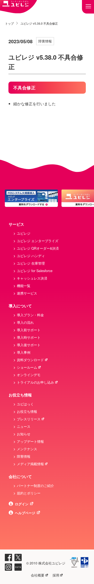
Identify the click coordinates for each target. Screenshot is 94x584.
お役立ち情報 (27, 411)
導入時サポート (28, 337)
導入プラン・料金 (30, 314)
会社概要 (37, 575)
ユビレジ (23, 233)
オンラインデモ (28, 374)
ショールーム (27, 367)
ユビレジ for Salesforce (35, 270)
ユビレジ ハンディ (31, 255)
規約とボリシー (28, 493)
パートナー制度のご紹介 (35, 485)
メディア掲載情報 (30, 463)
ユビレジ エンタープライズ (37, 240)
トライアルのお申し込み (35, 382)
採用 (56, 575)
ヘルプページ (25, 512)
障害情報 (45, 41)
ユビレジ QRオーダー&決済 (38, 248)
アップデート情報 (30, 441)
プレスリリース (28, 418)
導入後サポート (28, 344)
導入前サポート (28, 329)
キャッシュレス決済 (32, 278)
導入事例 (23, 352)
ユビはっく (25, 403)
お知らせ (23, 433)
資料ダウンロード (30, 359)
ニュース (23, 426)
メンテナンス (27, 448)
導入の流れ (25, 322)
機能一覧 (23, 285)
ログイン (21, 503)
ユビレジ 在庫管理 (31, 263)
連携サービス (27, 293)
